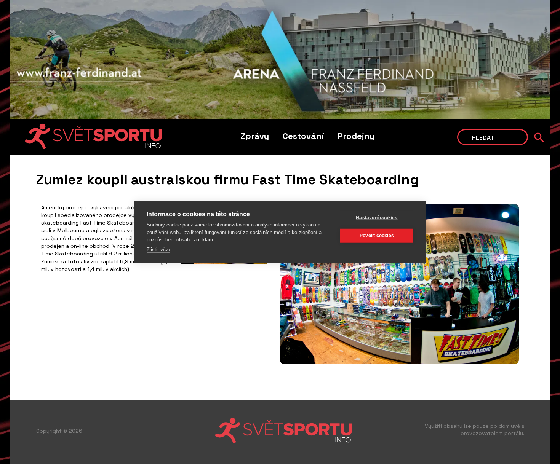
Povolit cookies (377, 235)
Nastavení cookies (376, 217)
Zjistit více (158, 249)
